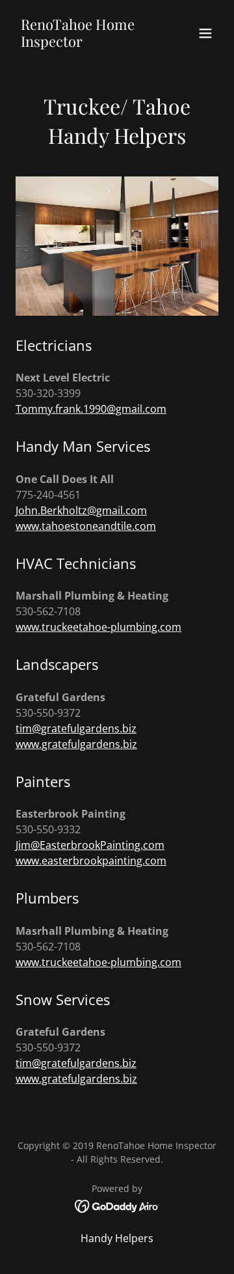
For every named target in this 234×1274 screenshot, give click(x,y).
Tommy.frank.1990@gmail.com (91, 409)
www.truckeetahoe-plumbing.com (98, 627)
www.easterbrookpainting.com (91, 860)
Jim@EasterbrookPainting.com (90, 845)
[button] (205, 33)
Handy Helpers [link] (117, 1238)
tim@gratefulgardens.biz (76, 728)
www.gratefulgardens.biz (76, 744)
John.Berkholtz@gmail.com (81, 510)
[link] (86, 43)
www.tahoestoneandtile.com (86, 526)
